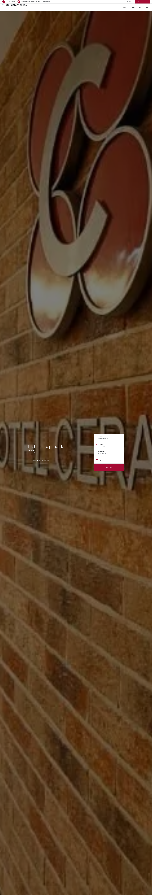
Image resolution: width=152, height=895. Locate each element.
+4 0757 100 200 (10, 1)
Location (100, 436)
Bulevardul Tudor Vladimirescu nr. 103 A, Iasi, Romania (35, 1)
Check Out (101, 451)
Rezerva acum (143, 1)
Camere (132, 7)
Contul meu (130, 1)
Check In (100, 444)
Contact (147, 7)
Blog (140, 7)
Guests (101, 459)
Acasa (124, 7)
